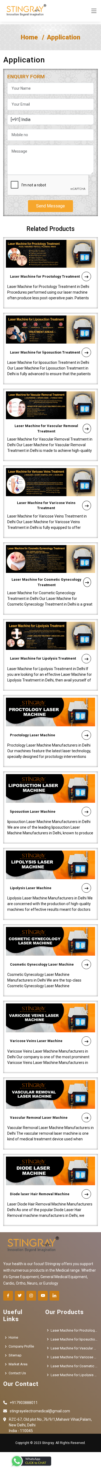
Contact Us (17, 1373)
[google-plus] (43, 1296)
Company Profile (21, 1346)
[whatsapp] (31, 1461)
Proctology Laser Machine (32, 735)
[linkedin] (54, 1296)
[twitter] (20, 1296)
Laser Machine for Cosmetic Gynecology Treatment (46, 582)
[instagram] (31, 1296)
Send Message (50, 206)
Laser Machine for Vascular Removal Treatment (46, 428)
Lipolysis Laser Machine (30, 888)
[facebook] (8, 1296)
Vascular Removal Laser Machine (39, 1118)
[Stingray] (25, 11)
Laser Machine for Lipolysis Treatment (43, 658)
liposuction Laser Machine (32, 811)
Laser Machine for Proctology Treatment (45, 276)
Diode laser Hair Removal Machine (39, 1194)
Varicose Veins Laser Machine (36, 1041)
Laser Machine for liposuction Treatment (45, 352)
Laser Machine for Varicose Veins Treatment (46, 505)
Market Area (18, 1364)
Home (29, 37)
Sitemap (15, 1355)
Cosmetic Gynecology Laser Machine (42, 964)
